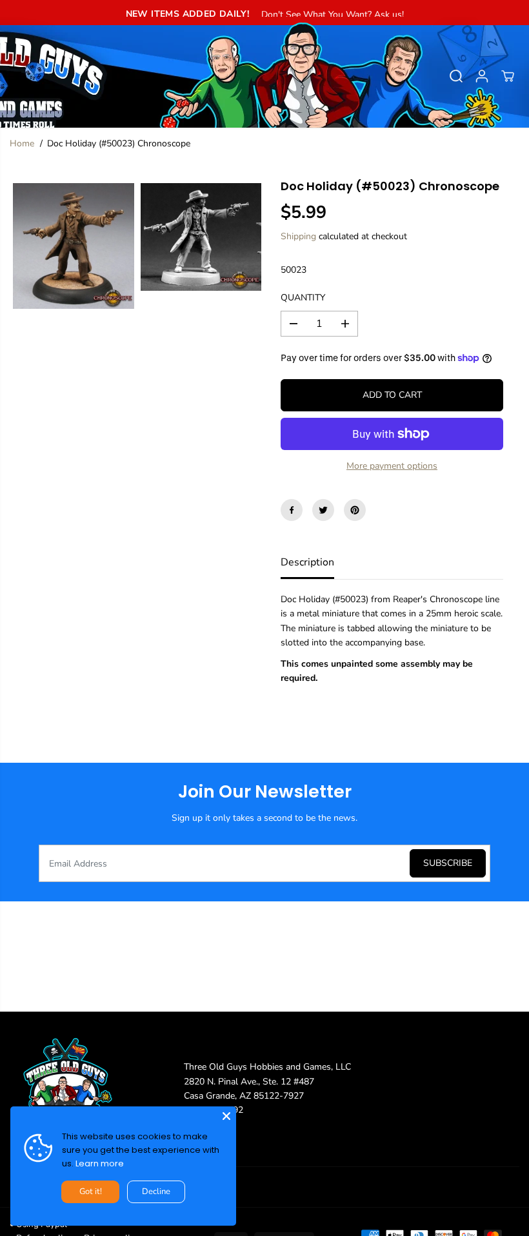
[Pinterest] (355, 510)
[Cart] (507, 76)
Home (22, 143)
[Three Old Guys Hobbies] (264, 76)
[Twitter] (323, 510)
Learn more (99, 1163)
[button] (17, 72)
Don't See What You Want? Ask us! (332, 14)
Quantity (303, 297)
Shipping (298, 236)
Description (307, 562)
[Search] (456, 76)
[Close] (226, 1116)
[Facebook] (292, 510)
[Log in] (482, 76)
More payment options (391, 466)
